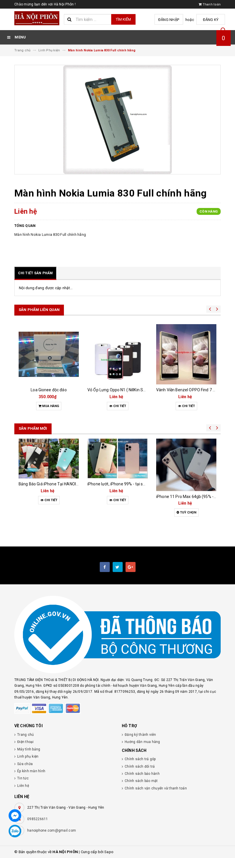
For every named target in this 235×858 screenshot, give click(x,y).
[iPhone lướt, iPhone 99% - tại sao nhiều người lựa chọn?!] (117, 458)
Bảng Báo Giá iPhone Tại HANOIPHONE (54, 484)
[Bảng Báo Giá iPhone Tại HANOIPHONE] (49, 458)
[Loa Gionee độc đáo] (49, 354)
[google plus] (131, 567)
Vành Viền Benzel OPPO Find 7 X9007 (190, 390)
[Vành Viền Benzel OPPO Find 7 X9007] (186, 354)
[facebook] (105, 567)
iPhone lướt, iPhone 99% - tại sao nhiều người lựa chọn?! (138, 484)
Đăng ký (211, 19)
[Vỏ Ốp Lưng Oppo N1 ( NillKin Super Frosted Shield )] (117, 354)
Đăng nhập (168, 19)
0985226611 (37, 819)
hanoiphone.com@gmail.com (51, 830)
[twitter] (118, 567)
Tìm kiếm (123, 19)
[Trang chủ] (37, 18)
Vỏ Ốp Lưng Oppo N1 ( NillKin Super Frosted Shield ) (134, 390)
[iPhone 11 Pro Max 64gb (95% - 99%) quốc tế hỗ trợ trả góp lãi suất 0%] (186, 465)
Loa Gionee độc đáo (49, 390)
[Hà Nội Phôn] (117, 635)
